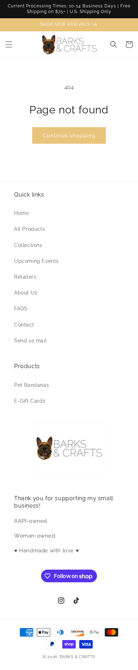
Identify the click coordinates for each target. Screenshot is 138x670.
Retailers (25, 277)
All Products (29, 229)
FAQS (20, 308)
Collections (28, 245)
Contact (24, 325)
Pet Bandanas (31, 385)
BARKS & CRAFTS (77, 657)
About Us (26, 293)
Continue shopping (69, 135)
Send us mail (30, 340)
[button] (9, 44)
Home (21, 213)
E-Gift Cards (29, 401)
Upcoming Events (36, 261)
